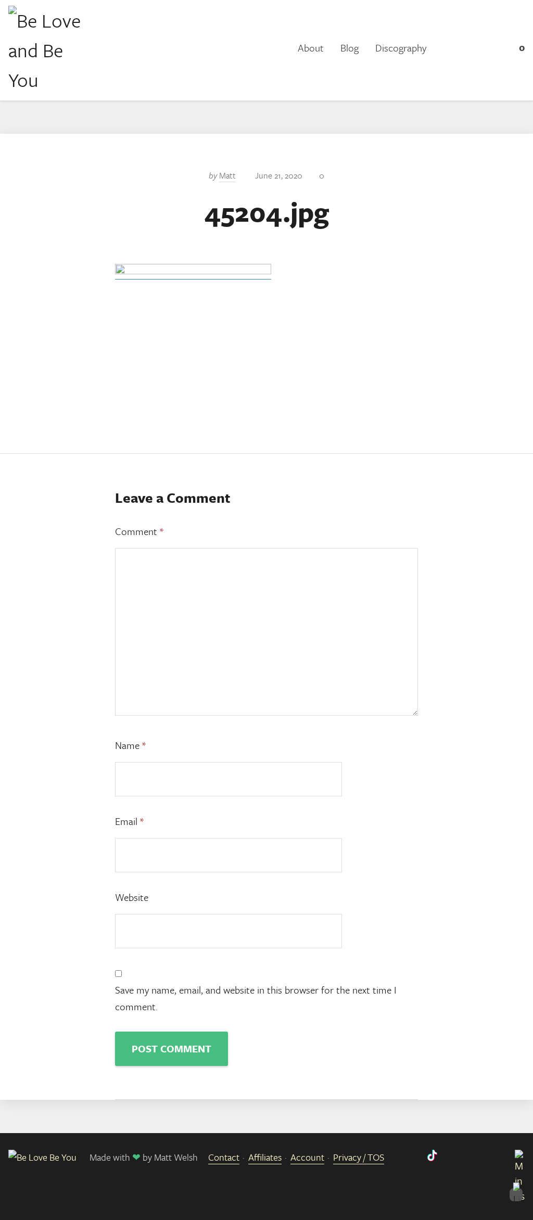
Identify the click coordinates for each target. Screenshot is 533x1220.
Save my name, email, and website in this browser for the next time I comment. (256, 998)
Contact (223, 1157)
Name (130, 745)
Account (307, 1157)
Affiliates (265, 1157)
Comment (139, 531)
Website (131, 897)
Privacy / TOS (358, 1157)
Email (129, 821)
